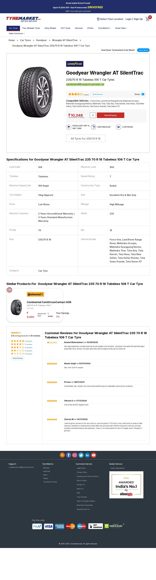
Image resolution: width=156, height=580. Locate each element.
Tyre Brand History (50, 482)
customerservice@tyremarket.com (21, 467)
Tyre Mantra (104, 28)
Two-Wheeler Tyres (31, 28)
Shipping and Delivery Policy (88, 476)
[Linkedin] (87, 455)
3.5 (12, 336)
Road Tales (120, 28)
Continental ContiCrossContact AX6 (49, 302)
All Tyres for (86, 138)
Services (79, 28)
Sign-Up (138, 19)
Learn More (143, 50)
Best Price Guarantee (85, 505)
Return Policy (82, 480)
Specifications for (72, 159)
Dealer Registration (117, 468)
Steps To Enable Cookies (86, 501)
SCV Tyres (65, 28)
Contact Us (81, 484)
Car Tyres (13, 28)
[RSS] (62, 455)
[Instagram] (75, 455)
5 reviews (28, 341)
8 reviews (86, 95)
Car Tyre (30, 308)
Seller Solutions (16, 33)
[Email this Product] (143, 94)
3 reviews (28, 354)
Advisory (46, 468)
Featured (46, 471)
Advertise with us (83, 509)
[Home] (23, 19)
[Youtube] (93, 455)
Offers (90, 28)
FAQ (78, 493)
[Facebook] (68, 455)
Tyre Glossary (82, 497)
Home (12, 40)
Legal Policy (81, 468)
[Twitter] (81, 455)
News (45, 475)
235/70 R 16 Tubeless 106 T (39, 305)
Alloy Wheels (50, 28)
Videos (45, 478)
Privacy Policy (82, 472)
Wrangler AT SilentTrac (65, 40)
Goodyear (41, 40)
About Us (80, 489)
